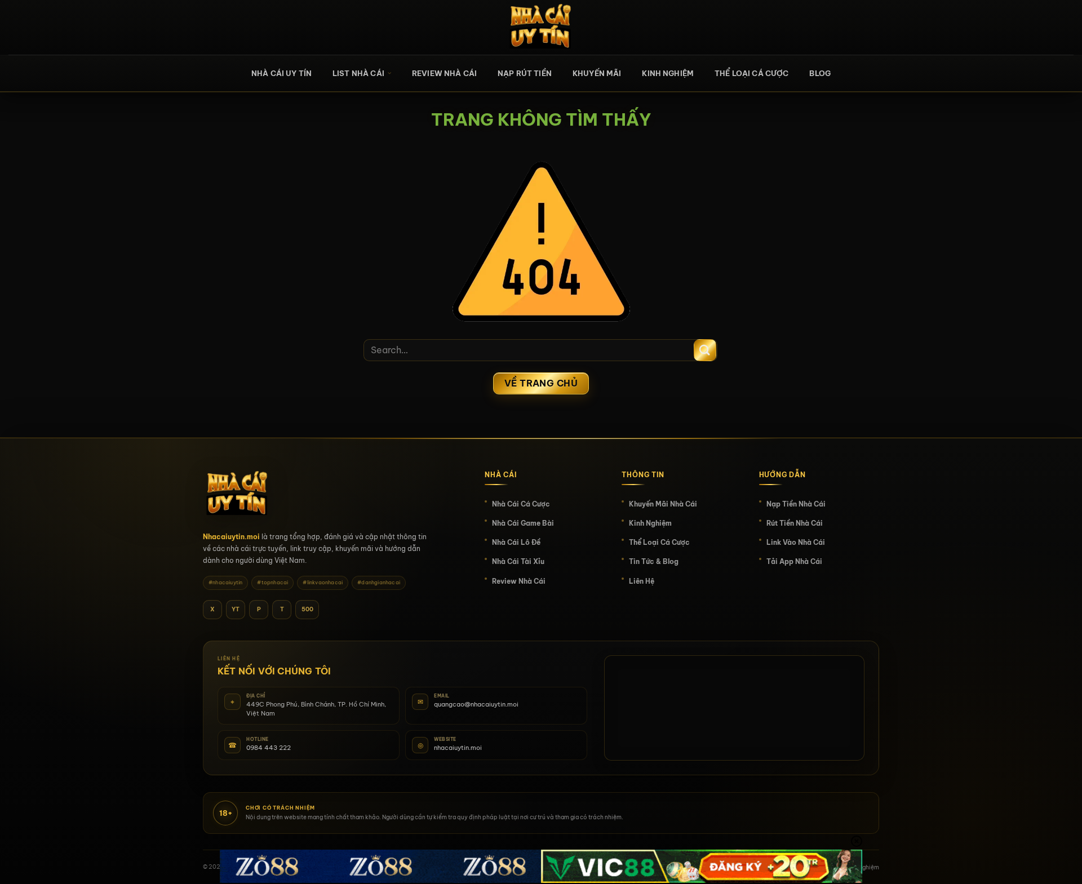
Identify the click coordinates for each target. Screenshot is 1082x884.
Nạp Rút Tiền (525, 73)
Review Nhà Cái (444, 73)
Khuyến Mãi (597, 73)
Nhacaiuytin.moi (231, 536)
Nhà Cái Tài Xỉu (518, 561)
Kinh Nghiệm (668, 73)
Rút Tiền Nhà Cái (794, 523)
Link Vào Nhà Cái (795, 542)
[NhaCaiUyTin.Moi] (541, 27)
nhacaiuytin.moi (458, 748)
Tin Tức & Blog (654, 561)
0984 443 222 (268, 748)
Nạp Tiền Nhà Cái (796, 504)
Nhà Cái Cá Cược (521, 504)
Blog (820, 73)
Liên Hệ (641, 581)
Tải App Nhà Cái (794, 561)
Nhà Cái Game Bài (523, 523)
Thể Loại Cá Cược (751, 73)
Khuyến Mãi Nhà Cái (663, 504)
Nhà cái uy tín (281, 73)
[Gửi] (705, 350)
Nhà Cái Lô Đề (516, 542)
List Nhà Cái (358, 73)
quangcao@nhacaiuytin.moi (476, 704)
